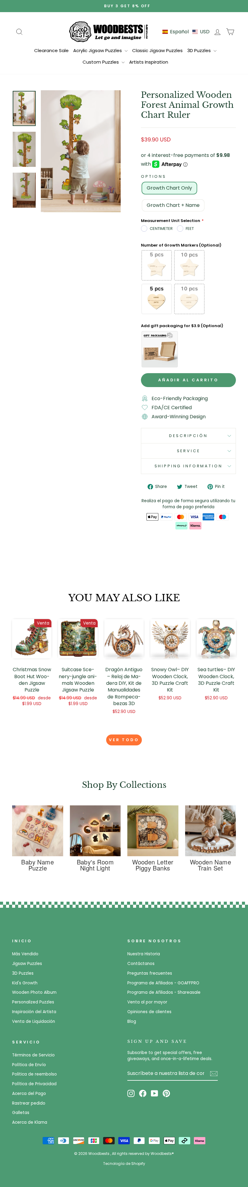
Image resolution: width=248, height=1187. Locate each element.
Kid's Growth (25, 983)
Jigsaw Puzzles (27, 964)
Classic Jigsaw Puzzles (157, 50)
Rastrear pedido (28, 1103)
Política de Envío (29, 1065)
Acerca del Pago (29, 1093)
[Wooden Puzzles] (108, 31)
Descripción (188, 435)
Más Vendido (25, 954)
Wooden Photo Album (34, 992)
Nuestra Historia (143, 954)
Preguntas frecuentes (149, 973)
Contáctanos (141, 964)
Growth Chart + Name (173, 205)
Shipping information (189, 466)
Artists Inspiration (148, 62)
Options (153, 176)
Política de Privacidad (34, 1084)
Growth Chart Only (169, 187)
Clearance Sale (51, 50)
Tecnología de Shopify (124, 1163)
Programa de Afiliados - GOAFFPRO (163, 983)
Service (188, 450)
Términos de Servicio (33, 1055)
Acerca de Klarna (29, 1122)
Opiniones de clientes (149, 1012)
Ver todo (124, 740)
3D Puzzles (199, 50)
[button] (186, 31)
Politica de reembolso (34, 1074)
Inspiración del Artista (34, 1012)
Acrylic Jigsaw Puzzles (98, 50)
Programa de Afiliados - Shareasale (164, 992)
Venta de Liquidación (33, 1021)
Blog (131, 1021)
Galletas (20, 1113)
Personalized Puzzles (33, 1002)
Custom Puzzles (101, 62)
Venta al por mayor (147, 1002)
